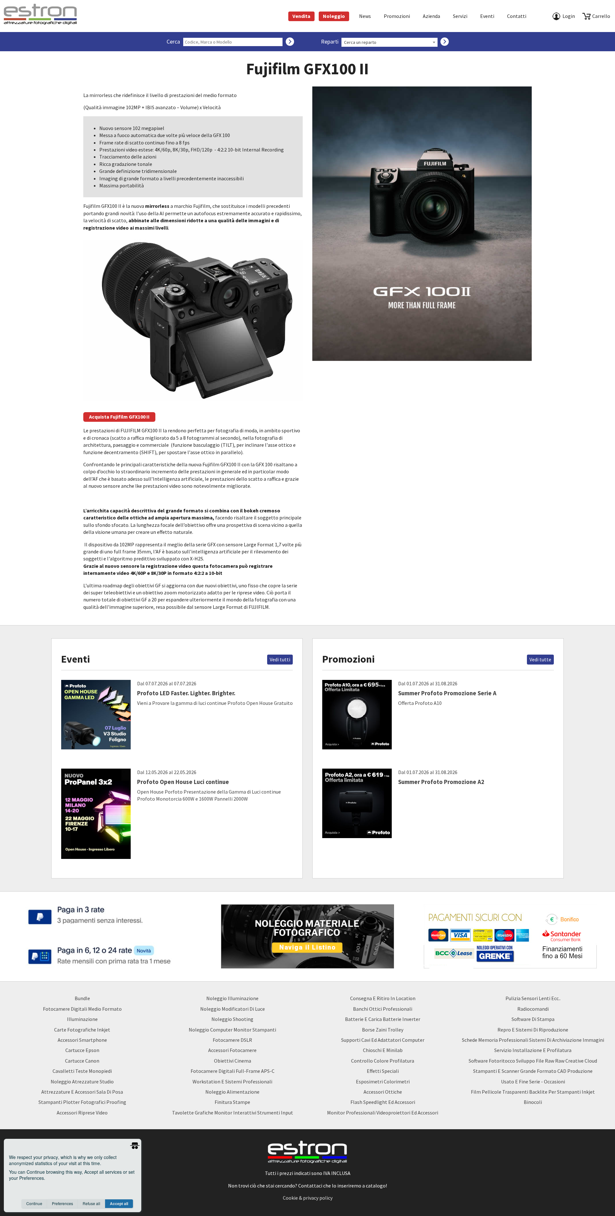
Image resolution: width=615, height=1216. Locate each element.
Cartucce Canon (82, 1060)
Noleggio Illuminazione (232, 998)
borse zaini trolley (382, 1029)
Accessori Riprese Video (82, 1112)
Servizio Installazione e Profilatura (532, 1050)
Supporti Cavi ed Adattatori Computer (382, 1040)
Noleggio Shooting (232, 1019)
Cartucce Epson (82, 1050)
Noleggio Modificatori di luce (232, 1009)
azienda (431, 16)
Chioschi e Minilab (383, 1050)
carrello (601, 16)
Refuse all (91, 1203)
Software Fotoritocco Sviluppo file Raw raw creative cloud (533, 1060)
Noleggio (334, 16)
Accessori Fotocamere (232, 1050)
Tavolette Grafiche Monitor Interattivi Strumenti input (232, 1112)
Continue (34, 1203)
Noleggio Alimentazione (232, 1092)
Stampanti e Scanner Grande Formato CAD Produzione (533, 1071)
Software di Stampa (533, 1019)
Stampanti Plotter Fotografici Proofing (82, 1102)
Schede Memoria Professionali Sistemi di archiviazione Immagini (533, 1040)
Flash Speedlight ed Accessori (382, 1102)
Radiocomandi (533, 1009)
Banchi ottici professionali (382, 1009)
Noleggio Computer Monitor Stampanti (232, 1029)
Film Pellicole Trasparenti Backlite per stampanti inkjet (533, 1092)
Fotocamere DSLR (232, 1040)
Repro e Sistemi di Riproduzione (532, 1029)
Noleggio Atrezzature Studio (82, 1081)
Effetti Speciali (383, 1071)
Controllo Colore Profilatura (382, 1060)
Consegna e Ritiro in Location (382, 998)
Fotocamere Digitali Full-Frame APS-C (233, 1071)
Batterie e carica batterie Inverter (382, 1019)
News (365, 16)
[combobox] (389, 42)
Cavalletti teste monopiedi (82, 1071)
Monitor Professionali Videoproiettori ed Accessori (382, 1112)
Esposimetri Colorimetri (383, 1081)
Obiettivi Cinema (232, 1060)
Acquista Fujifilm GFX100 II (119, 416)
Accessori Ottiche (383, 1092)
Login (568, 16)
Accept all (119, 1203)
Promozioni (397, 16)
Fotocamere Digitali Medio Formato (82, 1009)
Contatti (516, 16)
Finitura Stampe (232, 1102)
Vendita (301, 16)
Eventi (487, 16)
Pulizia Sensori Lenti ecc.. (533, 998)
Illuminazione (82, 1019)
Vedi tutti (280, 659)
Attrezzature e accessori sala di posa (82, 1092)
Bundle (82, 998)
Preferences (62, 1203)
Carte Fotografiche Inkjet (82, 1029)
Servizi (460, 16)
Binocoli (533, 1102)
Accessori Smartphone (82, 1040)
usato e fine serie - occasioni (533, 1081)
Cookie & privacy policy (307, 1198)
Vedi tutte (540, 659)
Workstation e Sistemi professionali (232, 1081)
